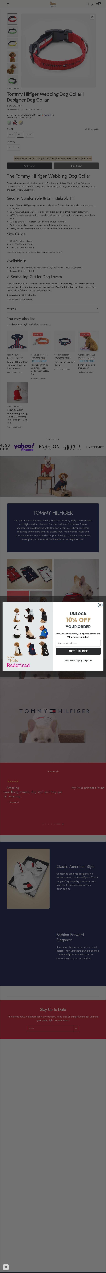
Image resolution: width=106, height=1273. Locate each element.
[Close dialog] (100, 605)
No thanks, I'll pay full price (78, 660)
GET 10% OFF (78, 651)
